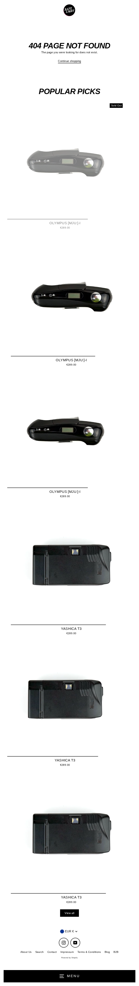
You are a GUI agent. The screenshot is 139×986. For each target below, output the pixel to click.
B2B (115, 952)
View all (69, 913)
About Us (25, 952)
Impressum (67, 952)
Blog (107, 952)
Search (39, 952)
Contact (52, 952)
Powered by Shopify (69, 958)
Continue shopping (69, 61)
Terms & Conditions (89, 952)
